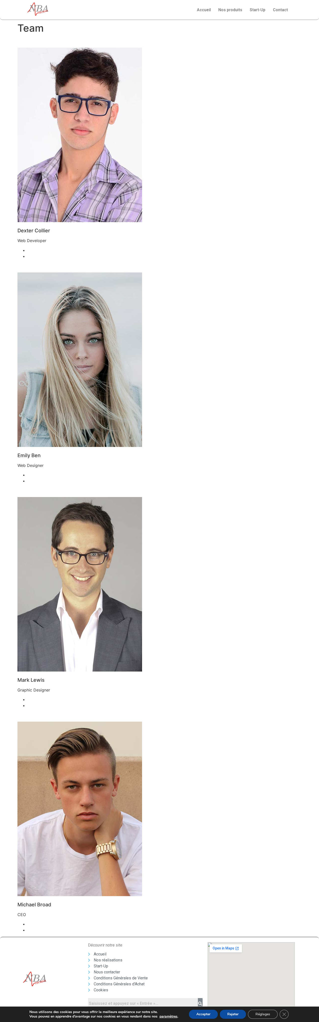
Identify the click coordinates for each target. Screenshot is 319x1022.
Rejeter (233, 1014)
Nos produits (230, 9)
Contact (280, 9)
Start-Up (257, 9)
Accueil (204, 9)
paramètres (168, 1016)
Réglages (262, 1014)
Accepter (203, 1014)
